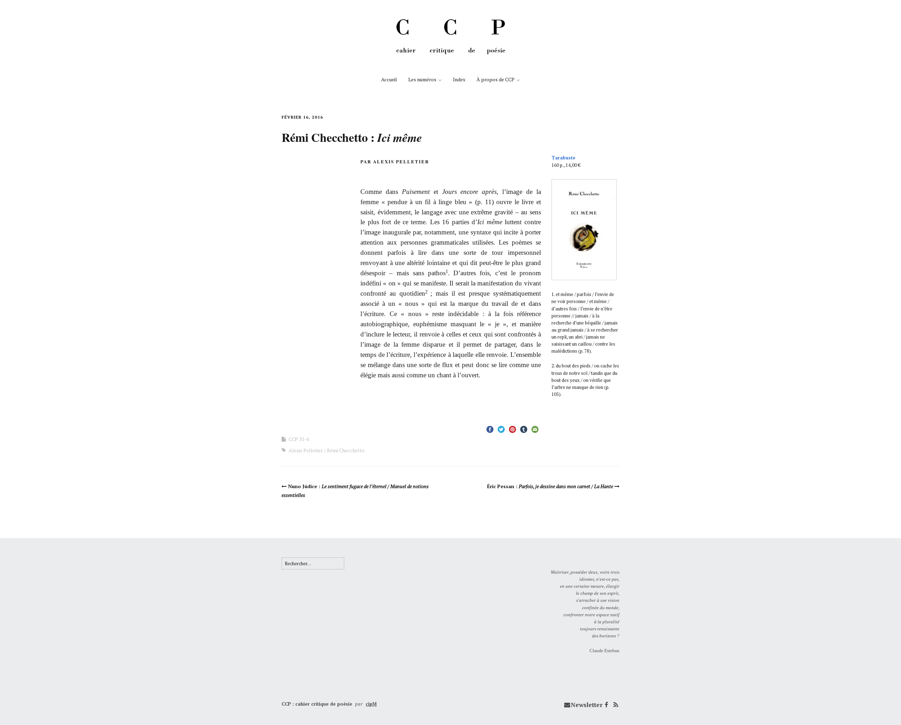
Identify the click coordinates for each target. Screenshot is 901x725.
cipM (371, 704)
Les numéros (422, 79)
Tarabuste (563, 158)
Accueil (389, 79)
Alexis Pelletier (306, 450)
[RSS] (615, 705)
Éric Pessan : (550, 486)
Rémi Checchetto (346, 450)
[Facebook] (606, 705)
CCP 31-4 (299, 439)
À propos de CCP (496, 79)
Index (459, 79)
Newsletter (587, 705)
